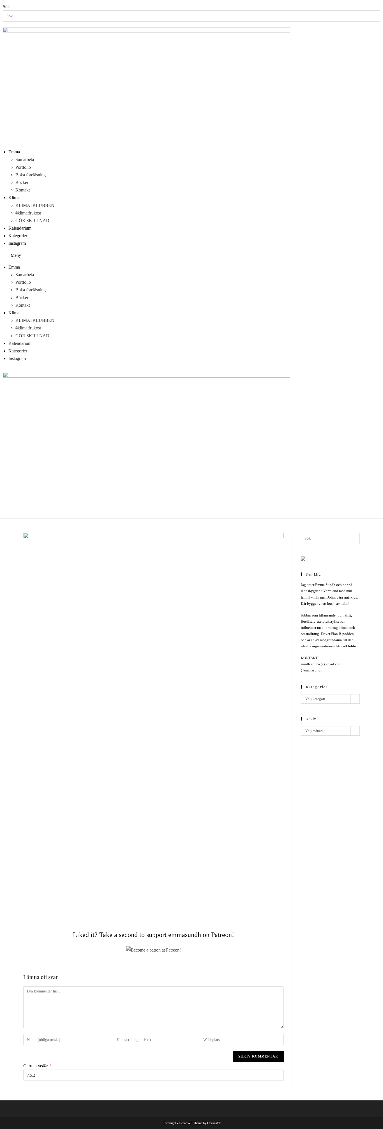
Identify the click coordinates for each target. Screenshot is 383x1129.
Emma (14, 151)
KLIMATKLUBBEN (34, 205)
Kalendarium (19, 228)
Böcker (21, 182)
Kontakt (22, 190)
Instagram (17, 243)
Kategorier (17, 235)
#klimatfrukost (28, 213)
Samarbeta (24, 159)
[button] (191, 255)
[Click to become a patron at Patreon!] (153, 949)
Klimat (14, 197)
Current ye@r (37, 1065)
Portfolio (23, 167)
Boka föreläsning (30, 174)
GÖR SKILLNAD (32, 220)
